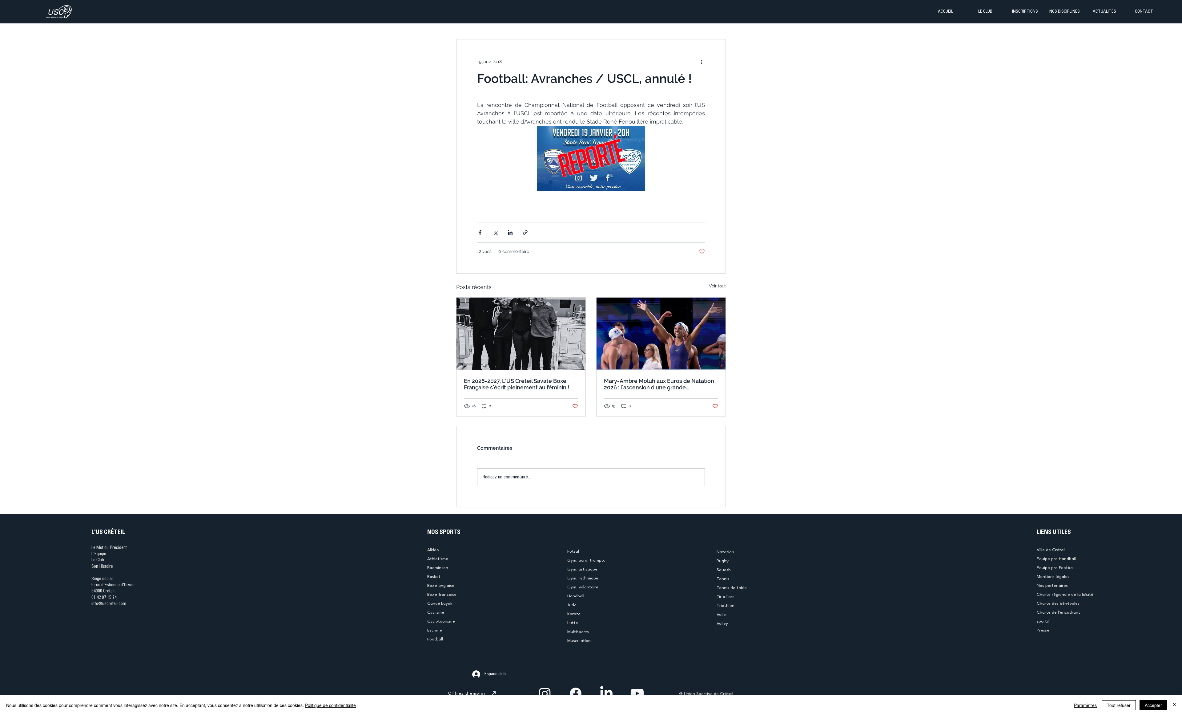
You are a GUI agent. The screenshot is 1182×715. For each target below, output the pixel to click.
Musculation (579, 641)
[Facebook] (575, 693)
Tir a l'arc (725, 597)
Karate (574, 614)
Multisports (578, 632)
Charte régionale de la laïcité (1065, 594)
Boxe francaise (441, 594)
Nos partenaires (1052, 585)
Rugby (723, 561)
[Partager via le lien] (525, 232)
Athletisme (437, 559)
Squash (724, 570)
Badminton (437, 568)
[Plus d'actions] (701, 61)
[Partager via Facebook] (480, 232)
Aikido (433, 550)
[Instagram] (545, 693)
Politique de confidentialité (330, 705)
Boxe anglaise (440, 585)
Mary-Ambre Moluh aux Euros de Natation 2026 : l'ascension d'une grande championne (659, 384)
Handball (575, 596)
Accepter (1153, 705)
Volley (722, 623)
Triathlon (725, 605)
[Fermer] (1174, 705)
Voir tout (717, 285)
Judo (572, 605)
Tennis (723, 579)
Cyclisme (435, 612)
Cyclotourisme (441, 621)
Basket (433, 577)
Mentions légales (1053, 577)
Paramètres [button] (1085, 705)
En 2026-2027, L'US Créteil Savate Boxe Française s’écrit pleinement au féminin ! (516, 384)
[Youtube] (637, 693)
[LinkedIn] (606, 693)
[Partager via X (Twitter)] (495, 232)
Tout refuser (1119, 705)
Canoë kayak (439, 603)
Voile (721, 614)
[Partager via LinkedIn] (510, 232)
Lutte (572, 623)
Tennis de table (732, 588)
